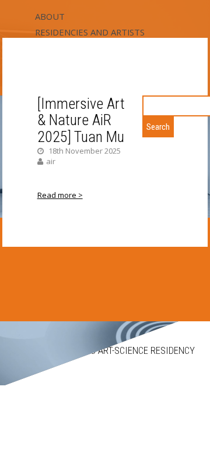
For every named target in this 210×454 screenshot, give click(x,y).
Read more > (60, 195)
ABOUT (50, 16)
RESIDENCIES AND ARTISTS (90, 32)
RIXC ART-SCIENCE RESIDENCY (136, 350)
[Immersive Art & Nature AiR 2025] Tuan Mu (81, 120)
